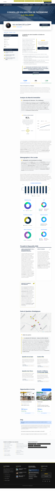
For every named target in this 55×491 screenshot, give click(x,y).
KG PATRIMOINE (25, 4)
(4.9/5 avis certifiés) (19, 26)
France (7, 32)
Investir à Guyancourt (20, 454)
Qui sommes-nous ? (7, 474)
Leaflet (43, 331)
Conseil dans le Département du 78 (33, 473)
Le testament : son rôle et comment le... (22, 472)
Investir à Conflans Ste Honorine (21, 446)
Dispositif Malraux (31, 445)
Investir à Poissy (6, 446)
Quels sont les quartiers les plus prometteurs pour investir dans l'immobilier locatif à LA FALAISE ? (34, 422)
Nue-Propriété (30, 478)
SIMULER (48, 4)
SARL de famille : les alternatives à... (22, 476)
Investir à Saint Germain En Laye (21, 445)
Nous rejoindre (7, 478)
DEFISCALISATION (38, 4)
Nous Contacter (48, 2)
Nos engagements (7, 476)
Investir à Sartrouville (19, 443)
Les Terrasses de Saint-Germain (26, 401)
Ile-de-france (10, 32)
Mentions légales (7, 480)
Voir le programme (27, 413)
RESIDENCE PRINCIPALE (37, 445)
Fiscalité (6, 41)
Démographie (7, 39)
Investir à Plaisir (19, 450)
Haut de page (30, 485)
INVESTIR (31, 4)
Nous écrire (44, 470)
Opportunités (7, 44)
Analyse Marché (7, 37)
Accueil (5, 32)
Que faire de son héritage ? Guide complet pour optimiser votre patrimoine (37, 447)
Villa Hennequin (40, 401)
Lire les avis (46, 476)
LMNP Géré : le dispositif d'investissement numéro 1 (44, 443)
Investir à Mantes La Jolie (8, 445)
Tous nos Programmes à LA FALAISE (33, 470)
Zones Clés (6, 42)
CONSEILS (44, 4)
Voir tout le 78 (47, 389)
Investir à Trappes (7, 454)
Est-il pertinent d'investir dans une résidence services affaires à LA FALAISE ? (33, 431)
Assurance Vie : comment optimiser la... (22, 469)
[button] (34, 325)
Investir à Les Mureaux (20, 447)
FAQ (5, 46)
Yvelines (14, 32)
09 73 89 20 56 (44, 468)
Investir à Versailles (7, 443)
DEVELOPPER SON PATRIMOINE (32, 443)
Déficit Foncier (31, 476)
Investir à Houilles (7, 450)
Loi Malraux (35, 476)
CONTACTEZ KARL (45, 24)
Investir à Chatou (7, 451)
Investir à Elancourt (7, 455)
